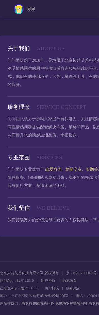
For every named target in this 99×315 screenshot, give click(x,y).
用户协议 (48, 281)
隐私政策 (69, 281)
